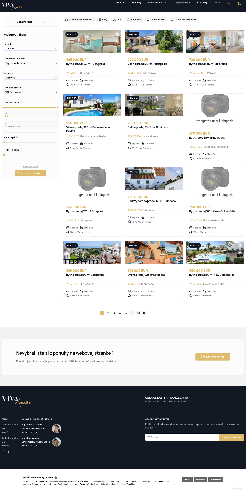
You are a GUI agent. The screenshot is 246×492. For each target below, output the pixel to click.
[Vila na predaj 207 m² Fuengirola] (145, 41)
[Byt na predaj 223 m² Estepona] (145, 252)
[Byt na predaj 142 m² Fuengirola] (83, 41)
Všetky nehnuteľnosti (80, 19)
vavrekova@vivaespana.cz (34, 428)
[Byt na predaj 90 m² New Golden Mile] (206, 252)
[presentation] (67, 41)
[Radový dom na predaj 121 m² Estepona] (145, 178)
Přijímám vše (216, 480)
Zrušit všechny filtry (181, 19)
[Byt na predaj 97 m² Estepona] (215, 110)
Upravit (187, 480)
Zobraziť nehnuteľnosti (30, 173)
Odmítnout (200, 480)
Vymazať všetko (30, 166)
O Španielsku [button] (181, 2)
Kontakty (202, 2)
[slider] (4, 107)
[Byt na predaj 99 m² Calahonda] (83, 252)
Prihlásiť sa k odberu (231, 437)
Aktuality (136, 2)
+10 (138, 313)
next (132, 313)
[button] (31, 22)
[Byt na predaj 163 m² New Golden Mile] (215, 183)
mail (228, 2)
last (144, 313)
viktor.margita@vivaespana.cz (36, 441)
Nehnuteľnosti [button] (156, 2)
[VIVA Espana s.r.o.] (12, 7)
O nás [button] (119, 2)
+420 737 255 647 (30, 432)
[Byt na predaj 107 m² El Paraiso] (206, 41)
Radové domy (155, 19)
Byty (103, 19)
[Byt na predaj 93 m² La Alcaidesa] (145, 105)
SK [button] (215, 2)
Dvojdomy (133, 19)
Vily (117, 19)
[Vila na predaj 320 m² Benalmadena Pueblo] (83, 105)
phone (239, 3)
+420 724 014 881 (30, 445)
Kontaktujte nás (215, 356)
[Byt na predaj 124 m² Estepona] (92, 183)
